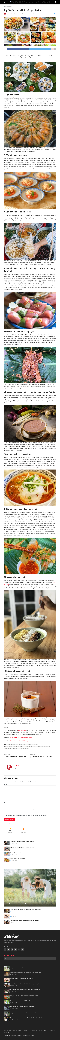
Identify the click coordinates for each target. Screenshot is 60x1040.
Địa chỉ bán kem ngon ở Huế (16, 852)
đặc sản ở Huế (22, 730)
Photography (6, 1032)
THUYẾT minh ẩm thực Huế (10, 748)
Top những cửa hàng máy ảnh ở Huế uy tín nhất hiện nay (23, 847)
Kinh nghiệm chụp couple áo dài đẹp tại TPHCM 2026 (22, 1006)
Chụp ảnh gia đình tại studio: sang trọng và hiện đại (21, 914)
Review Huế (43, 1030)
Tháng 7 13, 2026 (8, 904)
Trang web (33, 809)
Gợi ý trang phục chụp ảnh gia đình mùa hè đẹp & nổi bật (17, 903)
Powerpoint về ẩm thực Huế (43, 746)
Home (5, 6)
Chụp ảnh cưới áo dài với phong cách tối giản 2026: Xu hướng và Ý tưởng (26, 1017)
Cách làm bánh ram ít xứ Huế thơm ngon (19, 741)
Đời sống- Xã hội (34, 1030)
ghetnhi (10, 13)
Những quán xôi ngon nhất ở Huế (17, 858)
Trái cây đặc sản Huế (24, 748)
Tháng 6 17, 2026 (14, 922)
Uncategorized (31, 13)
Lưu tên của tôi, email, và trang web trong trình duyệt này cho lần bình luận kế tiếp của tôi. (26, 815)
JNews (8, 1035)
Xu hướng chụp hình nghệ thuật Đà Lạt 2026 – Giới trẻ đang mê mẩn (25, 989)
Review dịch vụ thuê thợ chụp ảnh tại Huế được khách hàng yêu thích (25, 909)
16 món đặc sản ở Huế (12, 744)
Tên (5, 802)
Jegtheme (32, 1035)
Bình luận (6, 784)
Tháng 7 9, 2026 (14, 911)
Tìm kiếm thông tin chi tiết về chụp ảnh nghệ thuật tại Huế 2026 (24, 995)
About (5, 1030)
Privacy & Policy (12, 1030)
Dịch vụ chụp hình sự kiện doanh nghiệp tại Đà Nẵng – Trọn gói (24, 920)
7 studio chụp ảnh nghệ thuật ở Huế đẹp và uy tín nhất (22, 841)
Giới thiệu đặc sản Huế (32, 744)
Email (5, 809)
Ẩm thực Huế (9, 6)
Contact (19, 1030)
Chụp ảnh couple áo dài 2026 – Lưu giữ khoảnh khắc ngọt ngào (24, 1012)
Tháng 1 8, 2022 (17, 13)
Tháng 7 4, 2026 (14, 916)
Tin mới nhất (50, 1030)
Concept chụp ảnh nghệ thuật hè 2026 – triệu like (21, 1000)
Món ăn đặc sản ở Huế (30, 746)
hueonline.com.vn (8, 58)
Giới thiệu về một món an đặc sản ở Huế (13, 746)
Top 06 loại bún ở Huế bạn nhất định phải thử (20, 737)
